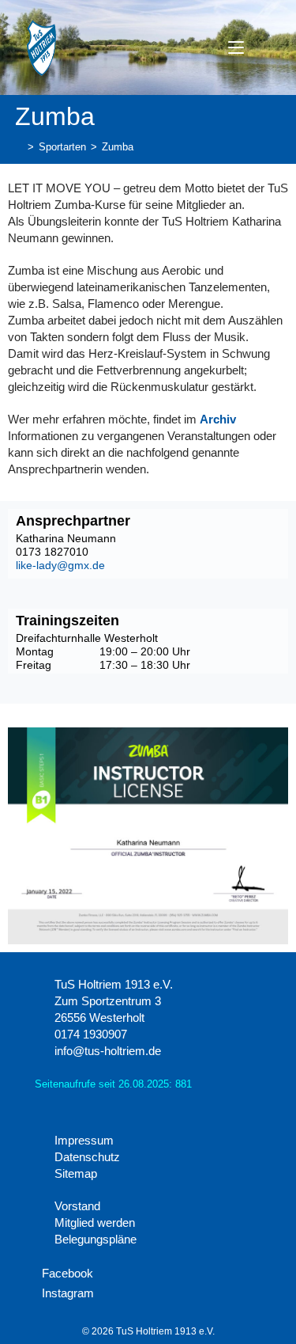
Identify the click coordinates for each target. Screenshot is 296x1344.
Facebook (66, 1273)
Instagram (66, 1293)
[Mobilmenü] (238, 47)
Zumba (117, 147)
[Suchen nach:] (265, 47)
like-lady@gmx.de (60, 565)
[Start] (19, 147)
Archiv (218, 419)
